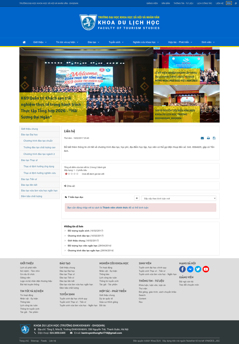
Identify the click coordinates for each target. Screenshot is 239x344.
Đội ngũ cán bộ (186, 281)
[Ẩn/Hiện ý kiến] (137, 198)
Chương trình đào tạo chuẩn (38, 140)
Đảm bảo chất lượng (31, 196)
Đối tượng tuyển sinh (78, 230)
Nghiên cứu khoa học (144, 42)
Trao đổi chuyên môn (189, 284)
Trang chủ (24, 340)
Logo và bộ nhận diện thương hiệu (36, 280)
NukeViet (190, 340)
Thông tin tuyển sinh (29, 308)
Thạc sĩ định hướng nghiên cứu (40, 173)
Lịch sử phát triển (28, 267)
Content (142, 298)
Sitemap (35, 340)
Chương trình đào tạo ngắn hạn (84, 250)
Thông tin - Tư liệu (183, 3)
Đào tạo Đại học (29, 134)
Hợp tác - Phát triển (178, 42)
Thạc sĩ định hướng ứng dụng (39, 166)
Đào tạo (92, 42)
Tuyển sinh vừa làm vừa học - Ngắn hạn (78, 305)
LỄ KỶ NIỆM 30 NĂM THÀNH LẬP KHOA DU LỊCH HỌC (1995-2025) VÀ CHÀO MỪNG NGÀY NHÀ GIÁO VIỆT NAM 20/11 (176, 76)
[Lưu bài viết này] (214, 137)
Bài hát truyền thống (29, 284)
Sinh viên (206, 42)
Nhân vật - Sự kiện (29, 298)
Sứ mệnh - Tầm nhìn (30, 270)
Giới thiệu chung (76, 240)
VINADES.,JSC (212, 340)
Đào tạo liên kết (29, 184)
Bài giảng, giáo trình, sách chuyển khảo (157, 291)
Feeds (44, 340)
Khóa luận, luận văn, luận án (152, 285)
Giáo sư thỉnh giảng (108, 301)
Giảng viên (152, 3)
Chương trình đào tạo (79, 235)
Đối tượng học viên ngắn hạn (82, 245)
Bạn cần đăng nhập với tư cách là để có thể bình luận (107, 207)
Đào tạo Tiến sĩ (29, 179)
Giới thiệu (38, 42)
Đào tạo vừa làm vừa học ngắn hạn (39, 190)
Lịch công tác (204, 3)
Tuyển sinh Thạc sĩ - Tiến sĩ (73, 301)
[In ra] (209, 137)
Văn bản (165, 3)
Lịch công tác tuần (29, 305)
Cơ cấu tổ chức (27, 274)
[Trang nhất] (24, 42)
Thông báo (25, 301)
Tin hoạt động (26, 295)
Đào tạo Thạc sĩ (29, 160)
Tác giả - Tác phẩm (29, 311)
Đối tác (102, 305)
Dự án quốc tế (106, 298)
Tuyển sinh (114, 42)
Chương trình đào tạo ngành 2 (39, 154)
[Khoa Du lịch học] (119, 22)
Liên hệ (220, 3)
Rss (141, 301)
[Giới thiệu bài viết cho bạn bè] (203, 137)
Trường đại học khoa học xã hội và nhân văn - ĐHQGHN (48, 3)
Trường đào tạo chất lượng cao (39, 147)
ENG (229, 3)
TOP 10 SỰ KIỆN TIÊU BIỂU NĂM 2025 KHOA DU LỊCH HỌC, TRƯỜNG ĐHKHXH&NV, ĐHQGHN (175, 114)
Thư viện (143, 288)
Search (142, 295)
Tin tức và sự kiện (65, 42)
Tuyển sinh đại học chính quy (73, 298)
